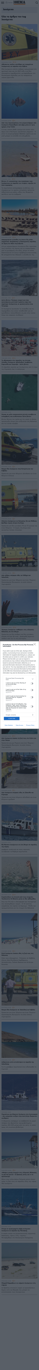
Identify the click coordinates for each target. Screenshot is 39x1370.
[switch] (31, 683)
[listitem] (19, 679)
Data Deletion (9, 725)
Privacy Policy (30, 725)
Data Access (19, 725)
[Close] (35, 645)
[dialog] (19, 685)
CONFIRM (11, 718)
